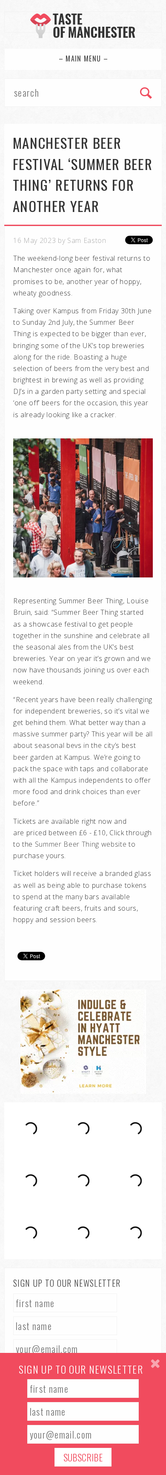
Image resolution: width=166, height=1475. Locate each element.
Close (155, 1363)
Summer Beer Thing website (81, 844)
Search (146, 93)
